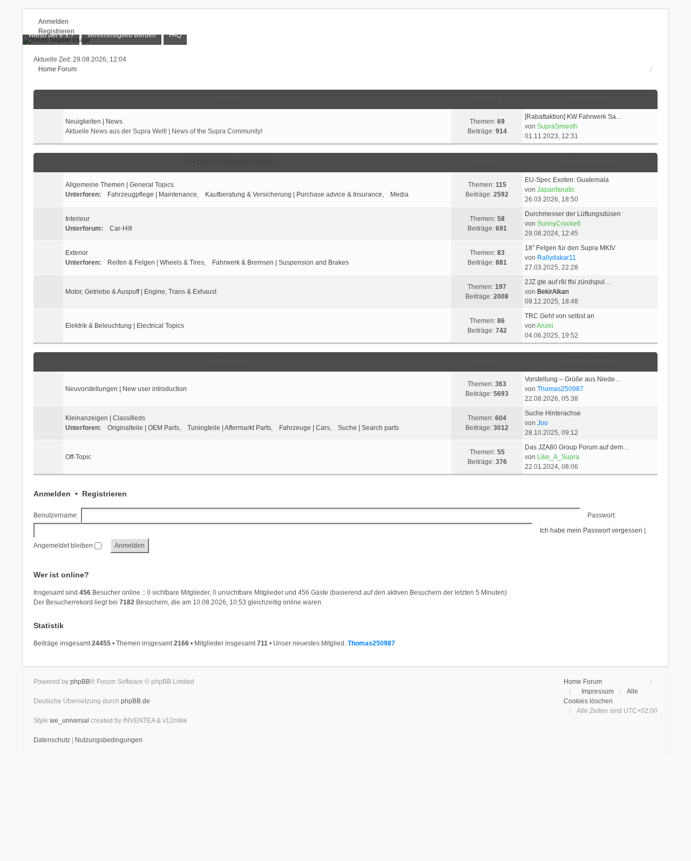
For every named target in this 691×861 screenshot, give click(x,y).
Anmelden (52, 493)
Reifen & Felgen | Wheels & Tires (155, 262)
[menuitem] (51, 35)
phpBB (80, 681)
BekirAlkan (553, 291)
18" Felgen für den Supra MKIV (570, 248)
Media (399, 194)
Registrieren (104, 493)
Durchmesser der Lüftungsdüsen (573, 214)
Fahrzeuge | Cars (304, 428)
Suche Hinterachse (553, 413)
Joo (542, 423)
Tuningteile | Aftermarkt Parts (229, 428)
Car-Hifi (121, 228)
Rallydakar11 (556, 257)
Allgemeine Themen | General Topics (119, 185)
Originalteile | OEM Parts (143, 428)
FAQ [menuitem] (175, 35)
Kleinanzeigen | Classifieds (105, 418)
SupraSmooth (557, 126)
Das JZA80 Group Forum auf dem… (577, 447)
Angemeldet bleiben (63, 545)
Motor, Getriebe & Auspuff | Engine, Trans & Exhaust (140, 291)
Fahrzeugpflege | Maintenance (152, 194)
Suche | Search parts (368, 428)
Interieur (77, 219)
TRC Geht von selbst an (559, 316)
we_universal (69, 720)
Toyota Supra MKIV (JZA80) (229, 162)
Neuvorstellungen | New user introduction (126, 389)
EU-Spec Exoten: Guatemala (567, 180)
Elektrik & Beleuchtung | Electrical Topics (124, 325)
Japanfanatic (556, 189)
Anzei (545, 325)
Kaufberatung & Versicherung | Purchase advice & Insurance (293, 194)
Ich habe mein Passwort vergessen (591, 530)
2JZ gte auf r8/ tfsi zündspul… (568, 282)
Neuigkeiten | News (94, 121)
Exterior (76, 253)
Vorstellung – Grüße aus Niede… (573, 379)
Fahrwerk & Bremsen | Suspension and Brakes (280, 262)
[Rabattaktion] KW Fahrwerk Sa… (573, 116)
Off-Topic (78, 457)
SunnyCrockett (558, 223)
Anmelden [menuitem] (53, 21)
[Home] (345, 40)
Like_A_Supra (558, 457)
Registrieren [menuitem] (56, 31)
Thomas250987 (560, 389)
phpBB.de (135, 701)
